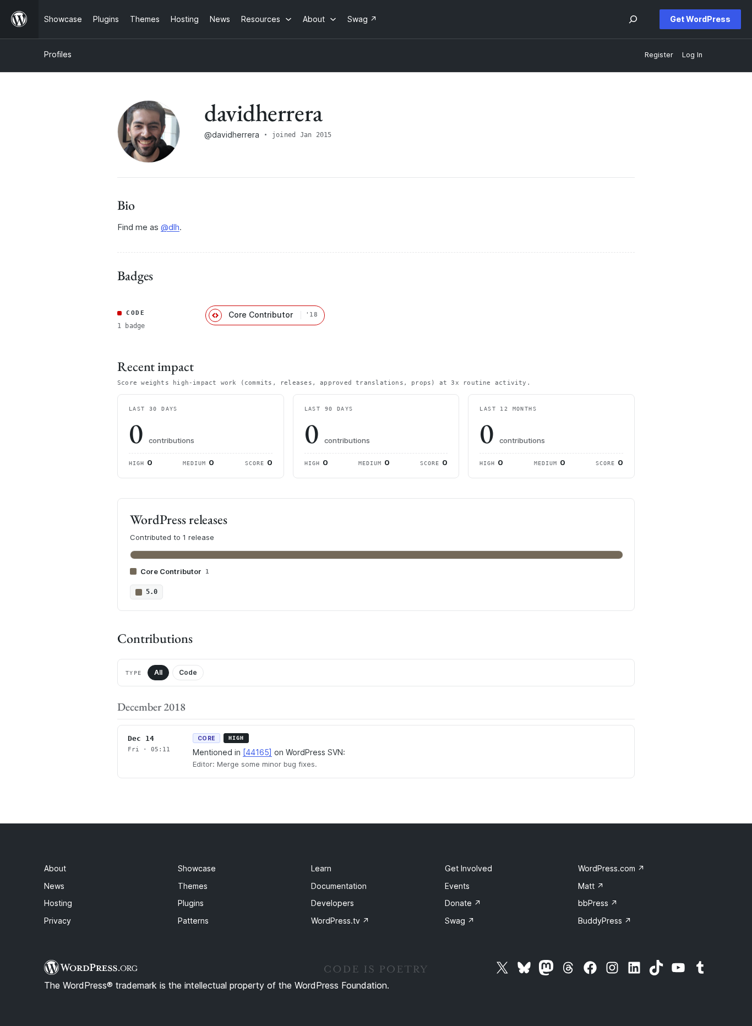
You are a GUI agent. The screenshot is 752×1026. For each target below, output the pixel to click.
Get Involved (468, 868)
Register (659, 55)
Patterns (193, 920)
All (158, 672)
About (55, 868)
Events (457, 886)
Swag (460, 920)
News (54, 886)
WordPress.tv (340, 920)
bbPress (598, 903)
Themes (193, 886)
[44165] (257, 752)
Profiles (58, 54)
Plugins (191, 903)
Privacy (57, 920)
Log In (692, 55)
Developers (332, 903)
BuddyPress (604, 920)
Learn (321, 868)
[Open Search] (633, 19)
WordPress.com (611, 868)
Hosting (58, 903)
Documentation (339, 886)
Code (188, 672)
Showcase (197, 868)
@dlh (170, 227)
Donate (463, 903)
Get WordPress (700, 19)
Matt (591, 886)
